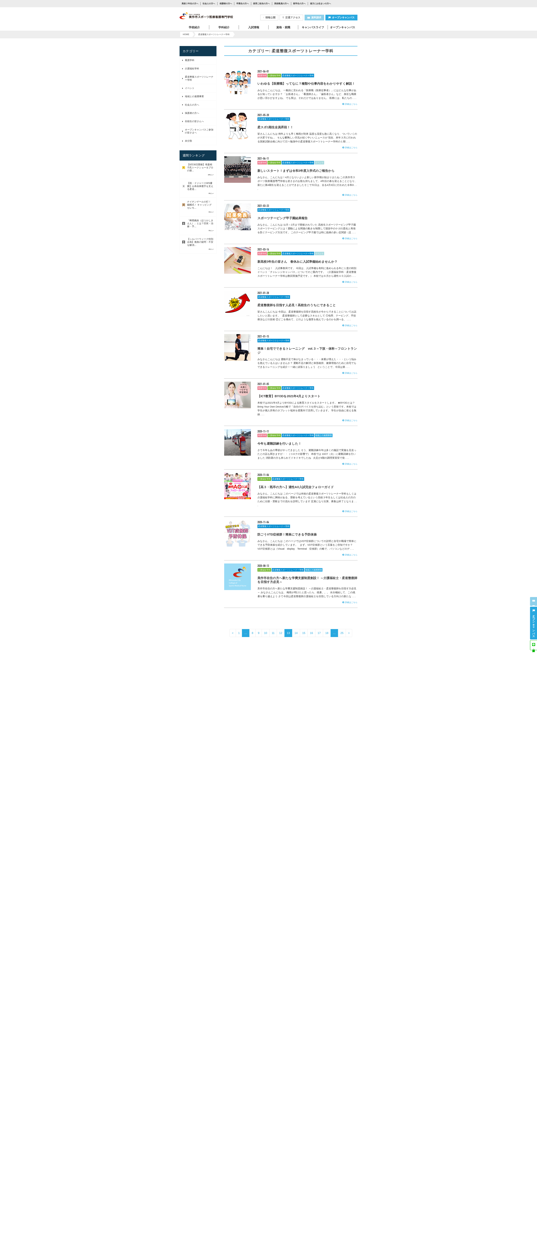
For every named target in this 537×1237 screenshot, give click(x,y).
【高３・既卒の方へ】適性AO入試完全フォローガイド (295, 487)
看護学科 (189, 60)
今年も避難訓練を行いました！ (279, 443)
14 (296, 633)
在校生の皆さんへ (194, 121)
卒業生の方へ (242, 4)
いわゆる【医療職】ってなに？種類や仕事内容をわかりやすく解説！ (306, 83)
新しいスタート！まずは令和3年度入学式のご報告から (296, 170)
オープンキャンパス (343, 17)
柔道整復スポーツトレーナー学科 (298, 75)
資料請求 (316, 17)
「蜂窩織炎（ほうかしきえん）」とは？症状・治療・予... (200, 223)
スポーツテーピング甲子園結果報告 (282, 218)
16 (311, 633)
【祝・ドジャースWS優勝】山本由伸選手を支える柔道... (200, 186)
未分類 (188, 141)
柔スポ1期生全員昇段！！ (275, 127)
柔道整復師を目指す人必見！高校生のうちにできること (296, 305)
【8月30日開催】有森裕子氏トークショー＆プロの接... (200, 167)
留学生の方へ (299, 4)
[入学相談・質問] (533, 645)
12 (280, 633)
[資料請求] (533, 601)
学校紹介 (194, 27)
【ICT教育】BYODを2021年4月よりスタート (289, 396)
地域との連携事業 (194, 96)
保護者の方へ (226, 4)
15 (303, 633)
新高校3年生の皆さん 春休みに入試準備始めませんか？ (297, 261)
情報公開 (270, 17)
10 (265, 633)
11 (273, 633)
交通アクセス (292, 17)
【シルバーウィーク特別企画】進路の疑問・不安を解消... (200, 242)
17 (319, 633)
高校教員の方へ (281, 4)
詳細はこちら (351, 104)
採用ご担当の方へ (261, 4)
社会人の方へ (209, 4)
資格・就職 (283, 27)
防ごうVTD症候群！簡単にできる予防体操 (287, 534)
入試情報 (253, 27)
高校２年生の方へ (190, 4)
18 (326, 633)
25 (341, 633)
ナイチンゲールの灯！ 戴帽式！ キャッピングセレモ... (199, 204)
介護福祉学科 (192, 68)
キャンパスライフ (313, 27)
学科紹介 (224, 27)
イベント (189, 88)
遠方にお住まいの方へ (320, 4)
